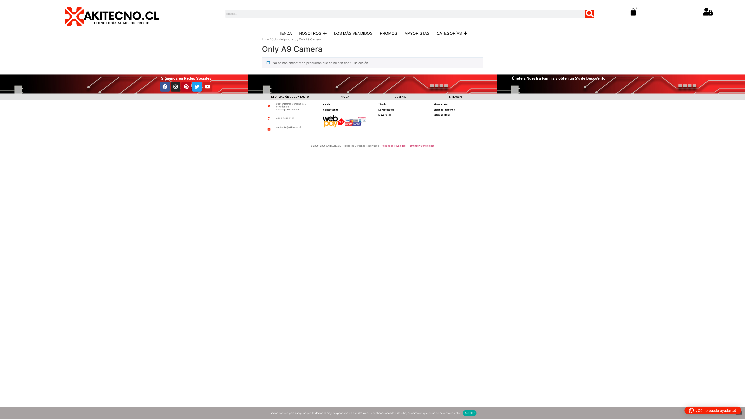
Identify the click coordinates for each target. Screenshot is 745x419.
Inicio (265, 39)
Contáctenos (330, 109)
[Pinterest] (186, 87)
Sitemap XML (441, 104)
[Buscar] (589, 14)
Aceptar (470, 413)
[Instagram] (175, 87)
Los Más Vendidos (353, 33)
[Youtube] (207, 87)
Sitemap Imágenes (444, 109)
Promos (388, 33)
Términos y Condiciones (421, 146)
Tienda (285, 33)
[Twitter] (197, 87)
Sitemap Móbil (442, 115)
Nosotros (310, 33)
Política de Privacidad (393, 146)
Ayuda (326, 104)
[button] (712, 410)
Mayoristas (417, 33)
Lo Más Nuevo (386, 109)
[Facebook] (165, 87)
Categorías (449, 33)
